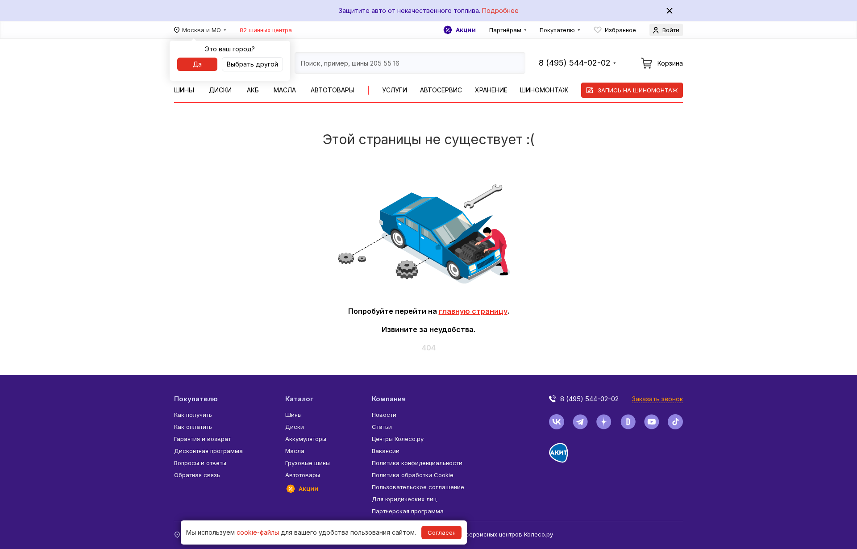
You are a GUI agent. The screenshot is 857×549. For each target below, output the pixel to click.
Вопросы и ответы (200, 462)
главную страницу (473, 311)
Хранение (491, 90)
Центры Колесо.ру (398, 438)
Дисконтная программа (208, 450)
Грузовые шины (307, 462)
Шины (184, 90)
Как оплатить (193, 426)
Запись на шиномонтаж (638, 90)
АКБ (253, 90)
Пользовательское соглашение (418, 487)
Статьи (382, 426)
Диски (220, 90)
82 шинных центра (266, 29)
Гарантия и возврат (202, 438)
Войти (670, 29)
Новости (384, 414)
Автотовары (332, 90)
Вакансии (385, 450)
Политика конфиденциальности (417, 462)
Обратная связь (197, 474)
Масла (285, 90)
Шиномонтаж (544, 90)
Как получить (193, 414)
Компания (389, 399)
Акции (466, 30)
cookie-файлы (258, 532)
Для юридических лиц (404, 499)
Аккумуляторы (305, 438)
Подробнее (500, 10)
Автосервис (441, 90)
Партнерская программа (408, 511)
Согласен (442, 532)
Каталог (299, 399)
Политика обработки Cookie (412, 474)
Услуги (394, 90)
